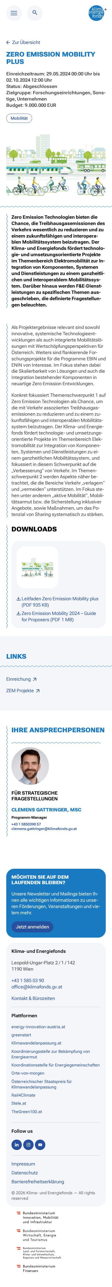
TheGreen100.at (26, 1111)
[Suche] (35, 13)
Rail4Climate (23, 1095)
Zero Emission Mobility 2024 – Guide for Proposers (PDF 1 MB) (59, 616)
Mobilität (19, 118)
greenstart (21, 1034)
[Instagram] (28, 1144)
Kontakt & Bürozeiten (33, 998)
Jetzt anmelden (32, 927)
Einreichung (19, 679)
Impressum (23, 1164)
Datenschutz (24, 1172)
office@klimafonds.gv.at (36, 986)
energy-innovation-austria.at (38, 1026)
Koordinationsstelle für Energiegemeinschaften (55, 1065)
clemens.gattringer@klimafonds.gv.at (44, 829)
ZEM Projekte (20, 690)
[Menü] (14, 13)
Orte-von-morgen (27, 1073)
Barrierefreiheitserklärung (37, 1181)
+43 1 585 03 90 (27, 980)
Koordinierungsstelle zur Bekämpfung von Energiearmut (50, 1054)
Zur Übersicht (25, 42)
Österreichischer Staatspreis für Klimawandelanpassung (41, 1084)
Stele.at (18, 1103)
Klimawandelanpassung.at (36, 1043)
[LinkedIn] (16, 1144)
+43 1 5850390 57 (26, 824)
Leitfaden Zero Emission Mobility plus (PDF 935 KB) (60, 602)
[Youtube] (40, 1144)
